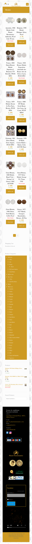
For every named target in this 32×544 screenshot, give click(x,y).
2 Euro (10, 279)
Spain (10, 347)
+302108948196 (10, 430)
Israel (10, 324)
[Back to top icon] (28, 540)
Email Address (10, 492)
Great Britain (12, 317)
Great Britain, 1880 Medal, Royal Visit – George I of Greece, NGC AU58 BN (10, 178)
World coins (10, 286)
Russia (10, 345)
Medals (9, 284)
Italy (10, 327)
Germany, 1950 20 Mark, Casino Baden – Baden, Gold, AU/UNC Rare (22, 142)
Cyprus (10, 301)
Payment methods (12, 412)
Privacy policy (20, 535)
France (10, 312)
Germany (11, 314)
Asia (10, 262)
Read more (10, 45)
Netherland (11, 335)
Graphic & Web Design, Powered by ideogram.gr (16, 537)
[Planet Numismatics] (16, 4)
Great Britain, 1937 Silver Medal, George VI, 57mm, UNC (21, 177)
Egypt (10, 307)
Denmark (11, 304)
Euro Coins (10, 277)
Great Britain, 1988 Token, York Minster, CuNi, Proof (10, 212)
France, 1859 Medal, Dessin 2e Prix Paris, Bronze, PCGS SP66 (10, 106)
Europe (10, 264)
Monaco (11, 332)
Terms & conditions (12, 410)
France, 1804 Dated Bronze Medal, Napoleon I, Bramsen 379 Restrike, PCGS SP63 (10, 69)
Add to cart (21, 42)
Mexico (11, 330)
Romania (11, 342)
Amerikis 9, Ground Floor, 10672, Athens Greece (15, 416)
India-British (12, 322)
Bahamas (11, 294)
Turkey (10, 350)
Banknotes (10, 257)
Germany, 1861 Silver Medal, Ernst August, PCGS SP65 (10, 141)
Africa (10, 259)
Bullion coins (11, 274)
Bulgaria (11, 296)
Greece (12, 266)
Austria (10, 291)
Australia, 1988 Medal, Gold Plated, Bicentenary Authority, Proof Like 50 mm (10, 33)
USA (10, 353)
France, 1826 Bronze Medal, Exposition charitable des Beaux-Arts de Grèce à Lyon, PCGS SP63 (21, 69)
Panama (11, 340)
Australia (11, 289)
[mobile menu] (27, 4)
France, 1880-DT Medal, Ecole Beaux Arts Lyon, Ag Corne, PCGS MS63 (21, 107)
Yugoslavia (11, 358)
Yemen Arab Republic (14, 355)
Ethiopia (11, 309)
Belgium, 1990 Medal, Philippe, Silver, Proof (22, 31)
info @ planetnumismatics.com (15, 422)
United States (12, 271)
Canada (11, 299)
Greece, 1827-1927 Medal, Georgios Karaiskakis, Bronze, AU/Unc (21, 213)
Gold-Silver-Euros (13, 281)
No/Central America (13, 269)
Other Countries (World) (14, 337)
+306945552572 (10, 425)
